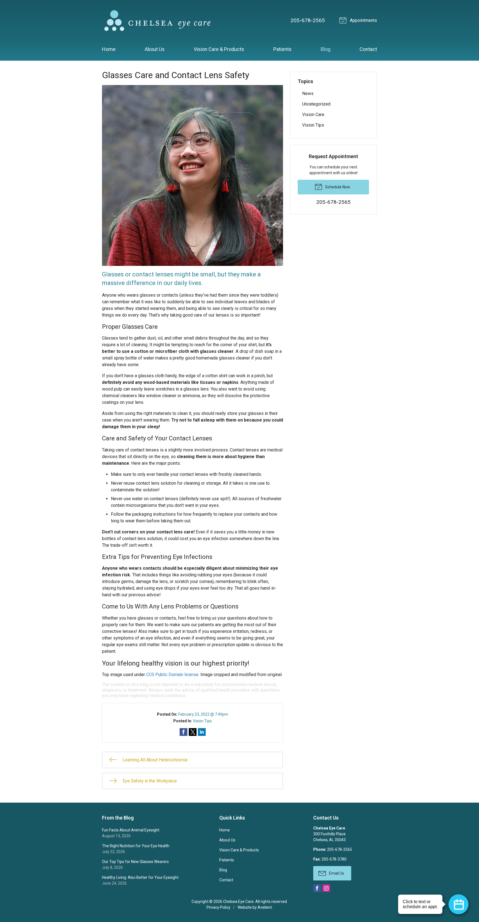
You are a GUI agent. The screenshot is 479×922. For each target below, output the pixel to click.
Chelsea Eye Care (238, 901)
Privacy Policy (218, 907)
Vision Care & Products (219, 49)
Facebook (317, 888)
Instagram (326, 888)
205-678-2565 (308, 20)
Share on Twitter (193, 732)
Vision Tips (202, 721)
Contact (368, 49)
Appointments (363, 20)
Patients (282, 49)
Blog (325, 49)
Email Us (336, 873)
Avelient (265, 907)
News (308, 93)
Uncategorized (316, 104)
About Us (155, 49)
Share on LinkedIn (202, 732)
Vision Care (313, 114)
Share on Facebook (183, 732)
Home (109, 49)
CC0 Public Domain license (172, 674)
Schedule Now (337, 187)
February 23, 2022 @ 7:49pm (203, 714)
